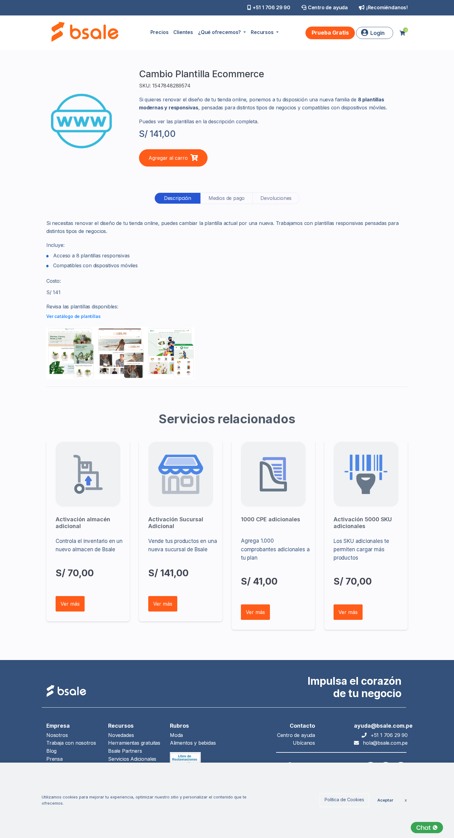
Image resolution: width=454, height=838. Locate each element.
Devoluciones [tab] (276, 198)
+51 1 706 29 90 (271, 7)
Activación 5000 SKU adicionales (363, 522)
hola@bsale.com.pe (385, 743)
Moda (176, 735)
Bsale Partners (125, 751)
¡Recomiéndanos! (387, 7)
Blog (51, 751)
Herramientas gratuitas (134, 743)
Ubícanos (304, 743)
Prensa (54, 759)
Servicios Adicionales (132, 759)
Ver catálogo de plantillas (73, 316)
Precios (159, 32)
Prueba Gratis (330, 32)
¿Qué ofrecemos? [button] (220, 32)
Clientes (183, 32)
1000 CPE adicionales (270, 519)
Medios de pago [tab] (226, 198)
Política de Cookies (344, 799)
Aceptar (385, 800)
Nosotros (57, 735)
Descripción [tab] (177, 198)
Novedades (121, 735)
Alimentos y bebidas (193, 743)
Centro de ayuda (328, 7)
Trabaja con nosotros (71, 743)
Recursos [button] (263, 32)
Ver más (70, 604)
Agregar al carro (169, 158)
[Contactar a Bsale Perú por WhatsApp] (427, 827)
